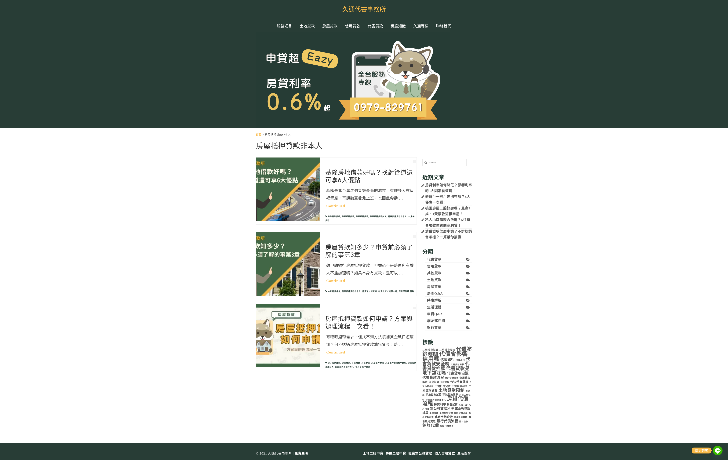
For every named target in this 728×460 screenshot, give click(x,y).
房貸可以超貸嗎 (369, 291)
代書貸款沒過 (458, 373)
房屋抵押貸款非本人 (397, 217)
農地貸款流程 (461, 413)
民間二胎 (463, 405)
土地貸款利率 (460, 386)
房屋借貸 (356, 363)
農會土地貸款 (444, 416)
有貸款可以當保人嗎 (387, 291)
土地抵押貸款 (443, 386)
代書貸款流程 (433, 377)
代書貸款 (434, 259)
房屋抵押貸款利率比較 (395, 363)
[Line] (718, 450)
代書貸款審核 (457, 365)
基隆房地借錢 (334, 217)
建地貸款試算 (434, 394)
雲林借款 (463, 422)
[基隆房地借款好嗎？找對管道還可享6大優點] (288, 189)
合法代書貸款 (459, 381)
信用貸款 (434, 266)
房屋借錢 (366, 363)
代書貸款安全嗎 (446, 361)
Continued (335, 206)
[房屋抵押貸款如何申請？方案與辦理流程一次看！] (288, 335)
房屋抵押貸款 (362, 217)
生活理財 (434, 307)
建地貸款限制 (450, 394)
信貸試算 (434, 382)
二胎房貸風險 (447, 350)
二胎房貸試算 (430, 350)
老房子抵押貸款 (362, 367)
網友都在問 (436, 321)
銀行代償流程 (447, 421)
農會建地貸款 (461, 417)
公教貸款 (444, 382)
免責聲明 (301, 453)
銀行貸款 (434, 328)
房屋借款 (346, 363)
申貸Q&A (435, 314)
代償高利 (460, 360)
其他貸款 (434, 273)
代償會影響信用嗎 (445, 356)
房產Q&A (435, 293)
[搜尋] (425, 162)
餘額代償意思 (447, 426)
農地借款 (434, 413)
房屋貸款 (434, 287)
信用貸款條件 (452, 378)
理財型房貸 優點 (406, 291)
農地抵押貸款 (446, 413)
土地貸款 (434, 280)
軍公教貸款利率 (442, 408)
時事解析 (434, 300)
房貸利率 (440, 404)
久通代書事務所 (364, 9)
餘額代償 (430, 425)
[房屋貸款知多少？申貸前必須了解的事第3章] (288, 264)
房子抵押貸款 (334, 363)
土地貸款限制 (452, 390)
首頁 (259, 134)
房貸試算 (452, 404)
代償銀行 (447, 359)
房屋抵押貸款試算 (378, 217)
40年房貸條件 (334, 291)
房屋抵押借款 (348, 217)
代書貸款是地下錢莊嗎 (446, 370)
